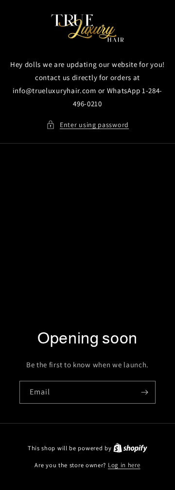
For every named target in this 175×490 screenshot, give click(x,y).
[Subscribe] (144, 392)
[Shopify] (130, 448)
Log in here (124, 465)
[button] (87, 125)
